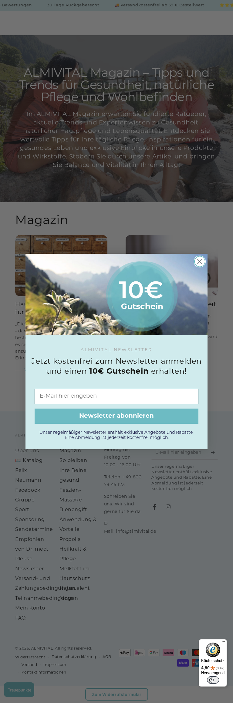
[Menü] (223, 643)
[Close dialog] (199, 261)
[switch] (213, 680)
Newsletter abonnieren (116, 416)
